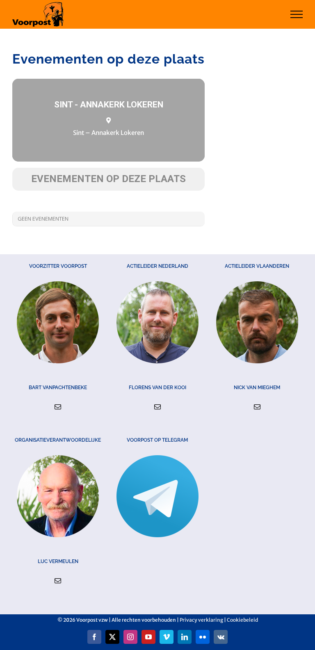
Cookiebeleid (242, 620)
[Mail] (58, 407)
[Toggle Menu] (296, 14)
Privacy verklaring (201, 620)
